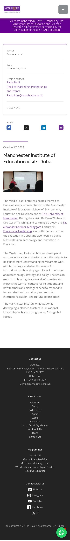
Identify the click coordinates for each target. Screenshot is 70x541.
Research (35, 421)
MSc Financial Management (35, 463)
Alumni (35, 414)
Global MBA (35, 455)
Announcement (15, 54)
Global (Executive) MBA (35, 459)
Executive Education (35, 470)
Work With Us (35, 429)
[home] (11, 9)
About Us (35, 402)
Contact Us (35, 436)
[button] (63, 9)
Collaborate (35, 410)
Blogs (35, 432)
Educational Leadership (17, 231)
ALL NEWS (13, 108)
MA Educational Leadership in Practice (35, 467)
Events (35, 417)
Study (35, 406)
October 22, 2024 (16, 68)
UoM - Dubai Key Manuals (35, 425)
